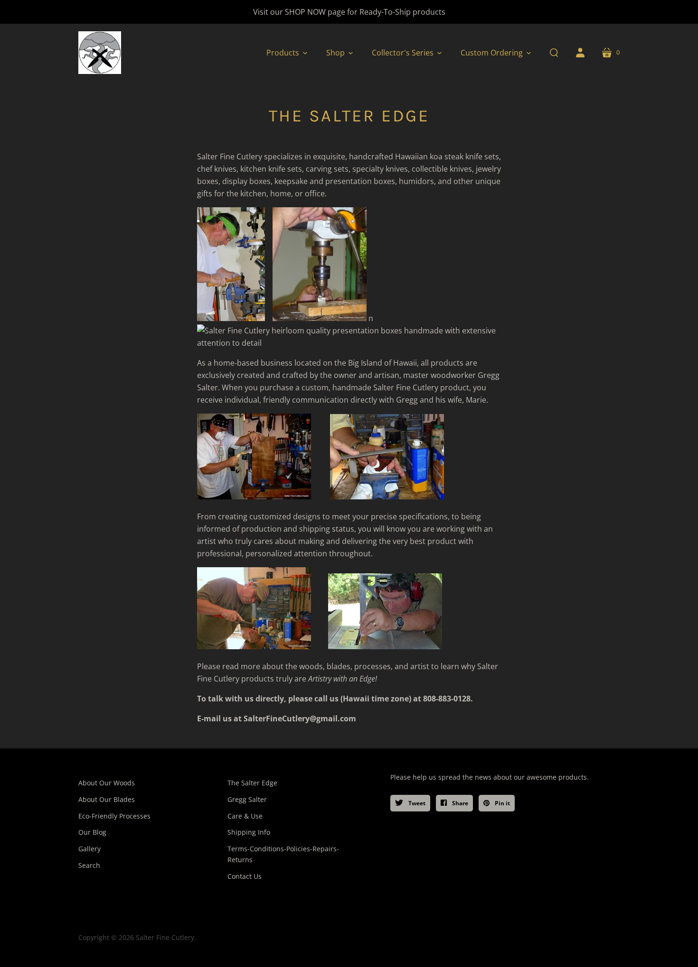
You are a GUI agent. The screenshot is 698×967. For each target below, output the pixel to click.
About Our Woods (106, 782)
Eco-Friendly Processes (114, 815)
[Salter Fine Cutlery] (99, 52)
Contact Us (244, 876)
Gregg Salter (247, 799)
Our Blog (92, 832)
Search (89, 865)
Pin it (501, 803)
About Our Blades (106, 799)
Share (459, 803)
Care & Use (245, 815)
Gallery (89, 848)
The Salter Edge (252, 782)
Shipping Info (248, 832)
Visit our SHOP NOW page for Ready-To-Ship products (349, 12)
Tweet (416, 803)
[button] (287, 53)
